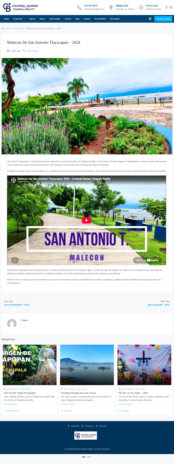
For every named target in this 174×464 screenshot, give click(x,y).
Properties (17, 19)
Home (6, 19)
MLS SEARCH (100, 19)
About (42, 19)
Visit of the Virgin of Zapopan (20, 393)
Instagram (89, 426)
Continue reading (10, 404)
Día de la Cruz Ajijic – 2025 (133, 393)
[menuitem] (150, 19)
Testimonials (54, 19)
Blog (77, 19)
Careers (67, 19)
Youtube (102, 426)
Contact (87, 19)
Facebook (75, 426)
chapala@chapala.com (94, 9)
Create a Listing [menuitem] (163, 19)
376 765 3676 (90, 5)
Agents (32, 19)
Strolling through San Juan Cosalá (78, 393)
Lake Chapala (18, 28)
